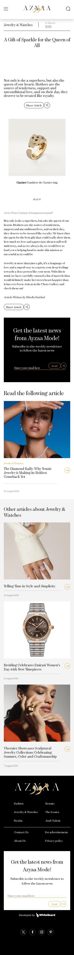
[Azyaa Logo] (37, 789)
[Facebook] (32, 932)
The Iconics (52, 812)
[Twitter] (23, 932)
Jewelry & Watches (18, 24)
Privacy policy (54, 841)
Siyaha (18, 820)
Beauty (50, 803)
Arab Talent (52, 820)
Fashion (18, 803)
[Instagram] (42, 932)
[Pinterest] (51, 932)
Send (54, 366)
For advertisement (56, 832)
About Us (20, 841)
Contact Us (21, 832)
